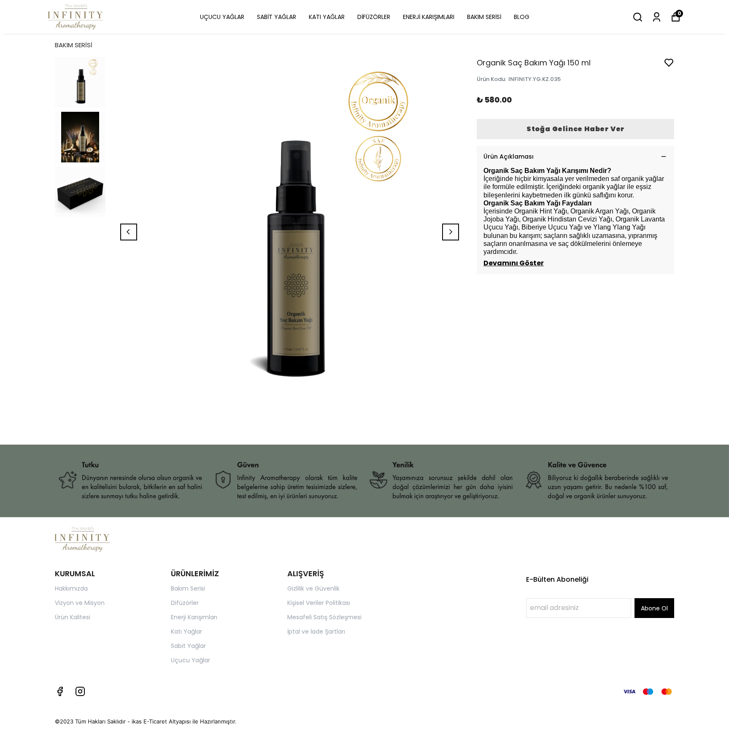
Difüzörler (185, 603)
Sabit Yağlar (188, 646)
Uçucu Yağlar (190, 660)
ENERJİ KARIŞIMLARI (428, 17)
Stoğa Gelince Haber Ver (575, 129)
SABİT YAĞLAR (276, 17)
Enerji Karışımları (194, 617)
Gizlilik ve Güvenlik (313, 588)
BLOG (521, 17)
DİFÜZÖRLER (373, 17)
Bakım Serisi (188, 588)
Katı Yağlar (186, 631)
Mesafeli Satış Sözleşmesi (324, 617)
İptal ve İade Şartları (316, 631)
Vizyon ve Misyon (80, 603)
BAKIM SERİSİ (484, 17)
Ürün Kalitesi (72, 617)
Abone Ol (654, 608)
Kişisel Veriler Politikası (318, 603)
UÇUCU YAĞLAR (222, 17)
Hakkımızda (71, 588)
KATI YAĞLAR (327, 17)
